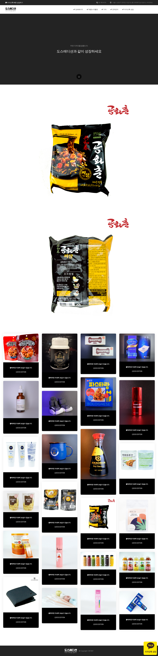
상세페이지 (79, 9)
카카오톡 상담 (129, 9)
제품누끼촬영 (93, 9)
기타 (105, 9)
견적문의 (115, 9)
